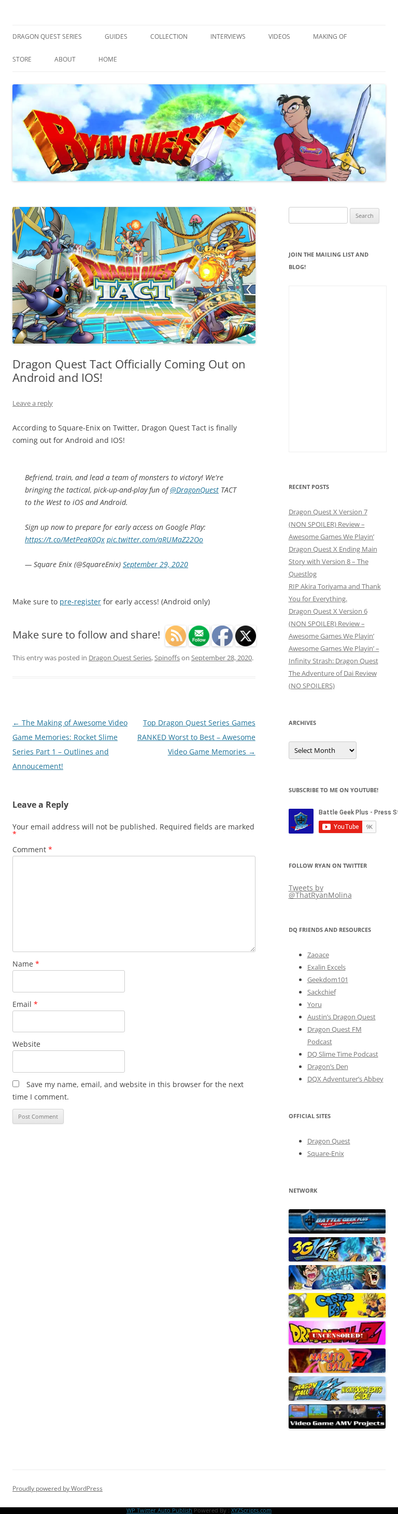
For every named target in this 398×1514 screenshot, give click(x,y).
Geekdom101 (327, 979)
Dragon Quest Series (47, 36)
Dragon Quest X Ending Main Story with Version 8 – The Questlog (333, 561)
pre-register (80, 601)
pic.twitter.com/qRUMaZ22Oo (155, 539)
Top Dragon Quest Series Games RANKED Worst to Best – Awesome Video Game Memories (196, 737)
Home (107, 59)
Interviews (228, 36)
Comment (32, 849)
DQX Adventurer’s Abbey (345, 1078)
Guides (116, 36)
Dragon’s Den (327, 1066)
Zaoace (318, 954)
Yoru (314, 1004)
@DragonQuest (194, 490)
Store (22, 59)
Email (25, 1004)
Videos (279, 36)
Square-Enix (325, 1153)
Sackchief (321, 992)
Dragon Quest (328, 1141)
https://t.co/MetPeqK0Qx (65, 539)
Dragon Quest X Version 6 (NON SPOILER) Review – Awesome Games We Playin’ (331, 623)
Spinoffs (167, 657)
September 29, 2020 (155, 564)
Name (25, 964)
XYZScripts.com (251, 1510)
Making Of (330, 36)
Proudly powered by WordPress (57, 1488)
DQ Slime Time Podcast (342, 1054)
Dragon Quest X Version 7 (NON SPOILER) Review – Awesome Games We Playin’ (331, 524)
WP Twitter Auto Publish (159, 1510)
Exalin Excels (326, 967)
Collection (169, 36)
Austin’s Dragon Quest (341, 1016)
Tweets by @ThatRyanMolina (320, 891)
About (65, 59)
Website (26, 1044)
